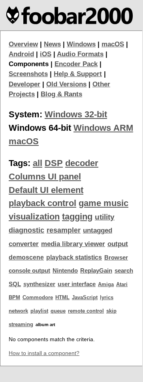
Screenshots (28, 74)
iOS (45, 54)
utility (105, 217)
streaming (21, 324)
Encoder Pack (76, 64)
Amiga (106, 284)
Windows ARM (103, 128)
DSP (54, 163)
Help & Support (78, 74)
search (124, 270)
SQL (15, 284)
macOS (113, 44)
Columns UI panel (45, 176)
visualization (34, 217)
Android (21, 54)
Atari (122, 284)
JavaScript (85, 297)
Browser (116, 257)
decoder (81, 163)
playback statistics (74, 257)
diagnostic (26, 230)
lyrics (106, 297)
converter (24, 244)
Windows (81, 44)
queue (58, 311)
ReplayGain (96, 270)
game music (103, 203)
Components (29, 64)
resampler (64, 230)
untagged (97, 230)
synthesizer (39, 284)
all (37, 163)
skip (111, 311)
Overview (23, 44)
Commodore (38, 297)
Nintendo (65, 270)
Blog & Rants (61, 94)
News (52, 44)
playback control (42, 203)
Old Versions (66, 84)
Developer (24, 84)
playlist (39, 311)
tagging (77, 217)
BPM (14, 297)
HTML (62, 297)
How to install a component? (44, 353)
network (18, 311)
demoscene (26, 257)
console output (29, 270)
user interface (77, 284)
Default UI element (46, 190)
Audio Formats (80, 54)
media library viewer (73, 244)
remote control (86, 311)
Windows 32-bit (76, 114)
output (117, 244)
